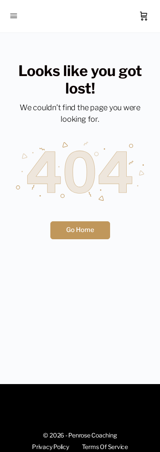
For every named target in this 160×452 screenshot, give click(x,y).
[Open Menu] (14, 15)
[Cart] (143, 16)
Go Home (80, 230)
